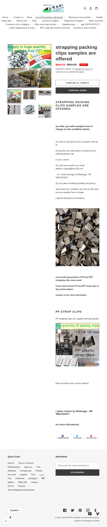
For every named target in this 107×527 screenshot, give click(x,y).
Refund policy (14, 467)
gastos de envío (83, 69)
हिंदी (43, 478)
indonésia (20, 478)
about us (28, 467)
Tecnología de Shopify (90, 521)
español (23, 474)
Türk (38, 467)
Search (11, 463)
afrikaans (12, 470)
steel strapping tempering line (21, 490)
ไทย (9, 478)
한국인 (11, 486)
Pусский (12, 474)
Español (14, 510)
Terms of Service (26, 463)
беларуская (25, 470)
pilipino (11, 482)
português (32, 478)
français (21, 486)
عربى (41, 474)
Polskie (39, 470)
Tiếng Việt (22, 482)
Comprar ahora (77, 90)
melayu (34, 482)
